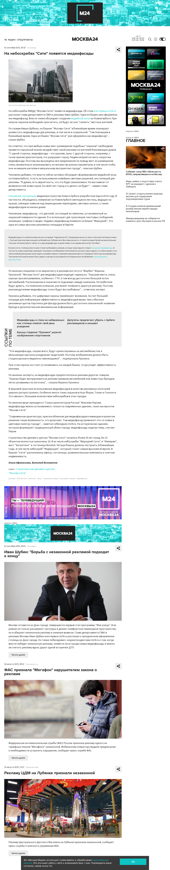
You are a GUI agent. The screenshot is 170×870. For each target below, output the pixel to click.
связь (39, 478)
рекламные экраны (67, 478)
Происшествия (32, 767)
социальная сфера (50, 478)
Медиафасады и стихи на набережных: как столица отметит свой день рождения (41, 323)
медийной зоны (80, 118)
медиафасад (82, 478)
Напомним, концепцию (22, 196)
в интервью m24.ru (105, 111)
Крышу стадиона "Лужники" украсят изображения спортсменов (39, 334)
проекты (32, 478)
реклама (11, 478)
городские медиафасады (102, 248)
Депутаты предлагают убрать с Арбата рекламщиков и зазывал (91, 322)
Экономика (31, 47)
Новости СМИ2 (10, 523)
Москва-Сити (22, 478)
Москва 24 (85, 39)
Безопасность (32, 664)
